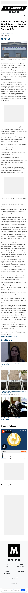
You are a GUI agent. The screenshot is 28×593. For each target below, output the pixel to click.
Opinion (7, 571)
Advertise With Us (21, 566)
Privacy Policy (21, 569)
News (7, 566)
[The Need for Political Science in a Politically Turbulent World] (14, 380)
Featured (7, 564)
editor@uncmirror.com (14, 577)
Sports (7, 569)
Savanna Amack (18, 366)
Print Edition (21, 571)
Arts (7, 568)
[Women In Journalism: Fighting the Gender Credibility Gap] (14, 352)
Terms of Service (21, 568)
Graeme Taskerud (6, 394)
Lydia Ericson (5, 421)
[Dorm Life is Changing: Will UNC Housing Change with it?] (14, 407)
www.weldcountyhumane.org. (9, 336)
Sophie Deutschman (8, 33)
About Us (21, 564)
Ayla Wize (4, 366)
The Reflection (7, 573)
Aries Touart (10, 366)
